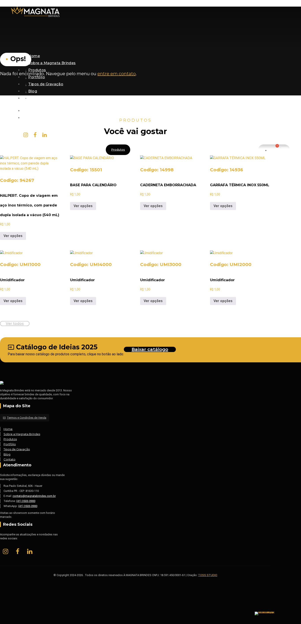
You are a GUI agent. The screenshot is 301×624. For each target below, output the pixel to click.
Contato (36, 98)
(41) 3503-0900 (25, 501)
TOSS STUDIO (207, 575)
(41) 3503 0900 (41, 111)
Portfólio (36, 77)
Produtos (37, 70)
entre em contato (116, 73)
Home (34, 56)
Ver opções (13, 236)
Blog (32, 91)
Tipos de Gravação (45, 84)
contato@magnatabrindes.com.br (59, 118)
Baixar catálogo (150, 349)
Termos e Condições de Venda (24, 417)
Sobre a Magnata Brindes (52, 63)
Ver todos (15, 323)
